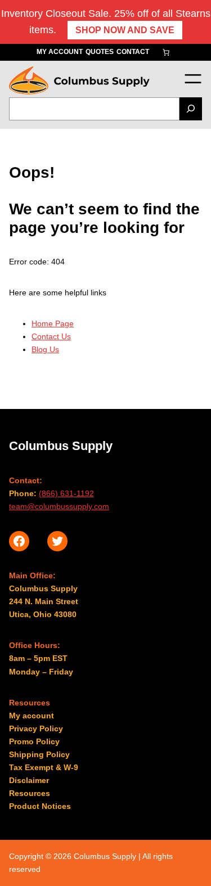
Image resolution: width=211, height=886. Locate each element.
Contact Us (51, 336)
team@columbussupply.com (59, 506)
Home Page (53, 323)
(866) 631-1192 (66, 493)
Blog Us (45, 349)
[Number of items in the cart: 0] (166, 52)
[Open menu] (193, 78)
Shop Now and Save (124, 30)
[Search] (190, 108)
